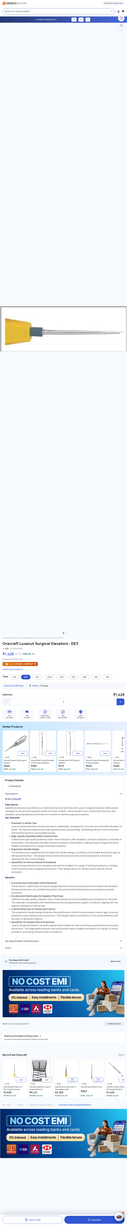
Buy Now (96, 1219)
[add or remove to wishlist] (121, 26)
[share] (121, 18)
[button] (122, 748)
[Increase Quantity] (120, 702)
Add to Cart (35, 1219)
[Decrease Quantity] (6, 702)
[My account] (118, 11)
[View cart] (123, 11)
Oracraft (16, 798)
